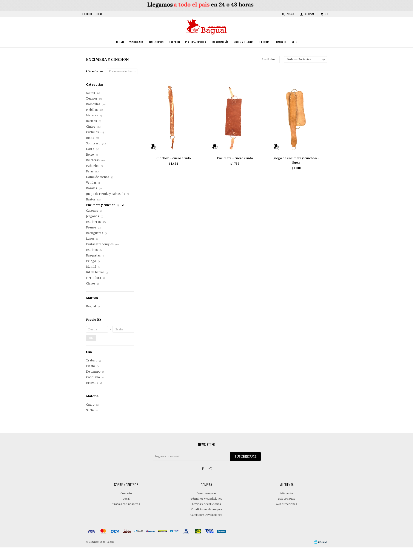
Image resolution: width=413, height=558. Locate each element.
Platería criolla (195, 42)
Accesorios (156, 42)
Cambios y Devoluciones (206, 514)
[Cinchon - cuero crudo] (173, 117)
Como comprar (206, 493)
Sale (294, 42)
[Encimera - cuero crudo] (234, 117)
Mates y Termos (243, 42)
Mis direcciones (286, 504)
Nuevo (120, 42)
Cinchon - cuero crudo (173, 158)
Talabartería (219, 42)
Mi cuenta (286, 493)
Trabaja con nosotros (126, 504)
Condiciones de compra (206, 509)
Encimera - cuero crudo (235, 158)
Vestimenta (136, 42)
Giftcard (264, 42)
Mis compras (286, 498)
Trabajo (281, 42)
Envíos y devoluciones (206, 504)
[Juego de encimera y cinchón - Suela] (296, 117)
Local (99, 14)
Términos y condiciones (206, 498)
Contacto (87, 14)
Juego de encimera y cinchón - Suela (296, 160)
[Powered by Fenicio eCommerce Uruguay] (320, 542)
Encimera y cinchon (121, 71)
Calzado (174, 42)
